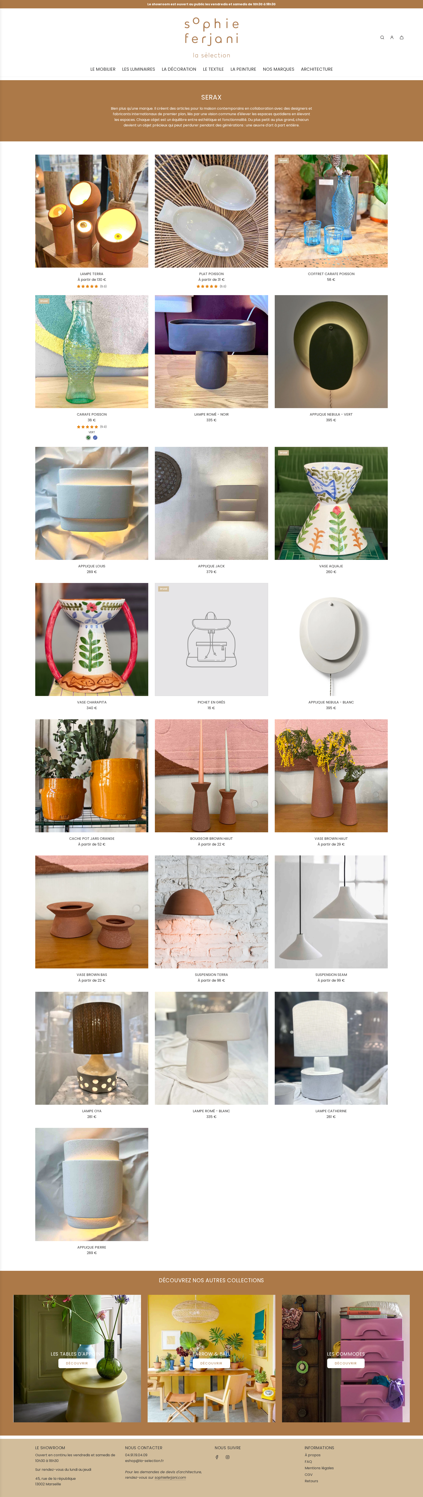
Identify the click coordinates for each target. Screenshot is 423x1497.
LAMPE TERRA (91, 273)
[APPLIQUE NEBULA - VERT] (331, 351)
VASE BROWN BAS (92, 974)
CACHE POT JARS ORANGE (92, 838)
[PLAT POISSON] (211, 211)
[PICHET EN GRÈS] (211, 639)
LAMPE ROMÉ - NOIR (211, 414)
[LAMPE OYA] (91, 1048)
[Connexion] (392, 37)
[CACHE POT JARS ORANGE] (91, 775)
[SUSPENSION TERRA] (211, 911)
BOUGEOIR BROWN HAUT (211, 838)
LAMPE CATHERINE (331, 1111)
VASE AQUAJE (331, 566)
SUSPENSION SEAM (331, 974)
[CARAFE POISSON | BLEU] (95, 437)
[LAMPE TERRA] (91, 211)
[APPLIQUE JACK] (211, 503)
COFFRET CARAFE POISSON (331, 273)
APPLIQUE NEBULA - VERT (331, 414)
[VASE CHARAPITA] (91, 639)
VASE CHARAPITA (92, 702)
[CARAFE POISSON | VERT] (88, 437)
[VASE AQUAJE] (331, 503)
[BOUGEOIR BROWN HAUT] (211, 775)
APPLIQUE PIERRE (91, 1247)
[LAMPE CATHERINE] (331, 1048)
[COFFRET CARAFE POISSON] (331, 211)
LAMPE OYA (92, 1111)
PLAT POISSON (211, 273)
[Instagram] (227, 1457)
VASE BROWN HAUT (331, 838)
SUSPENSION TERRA (211, 974)
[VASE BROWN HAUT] (331, 775)
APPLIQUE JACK (211, 566)
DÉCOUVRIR (77, 1363)
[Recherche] (382, 37)
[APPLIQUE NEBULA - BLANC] (331, 639)
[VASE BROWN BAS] (91, 911)
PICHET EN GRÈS (211, 702)
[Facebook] (217, 1457)
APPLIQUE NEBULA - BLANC (331, 702)
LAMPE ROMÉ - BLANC (211, 1111)
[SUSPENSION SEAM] (331, 911)
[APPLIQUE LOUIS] (91, 503)
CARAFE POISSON (92, 414)
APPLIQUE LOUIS (91, 566)
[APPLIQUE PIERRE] (91, 1184)
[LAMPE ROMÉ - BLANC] (211, 1048)
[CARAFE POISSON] (91, 351)
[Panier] (401, 37)
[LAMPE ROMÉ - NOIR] (211, 351)
